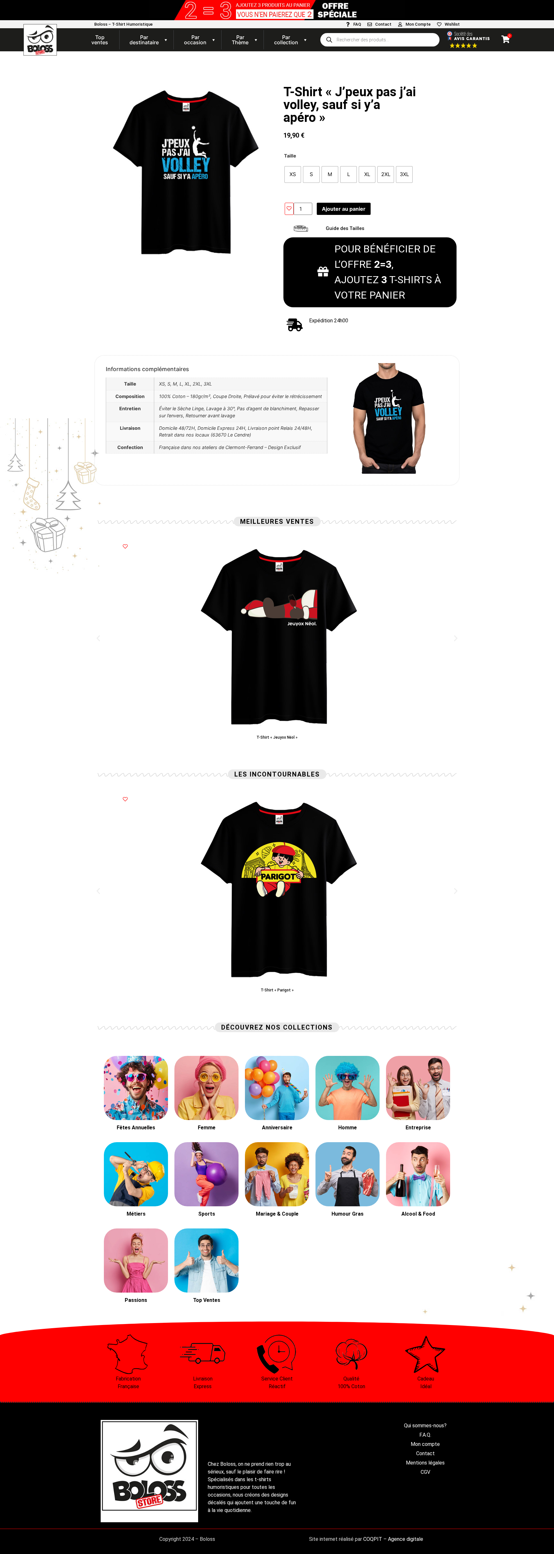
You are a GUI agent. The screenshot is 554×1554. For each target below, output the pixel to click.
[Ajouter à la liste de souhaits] (289, 209)
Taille (290, 156)
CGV (425, 1472)
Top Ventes (206, 1300)
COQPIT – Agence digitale (393, 1539)
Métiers (136, 1214)
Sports (206, 1214)
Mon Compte (418, 24)
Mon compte (425, 1444)
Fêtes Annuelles (136, 1128)
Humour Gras (348, 1214)
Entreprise (418, 1128)
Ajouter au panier (343, 209)
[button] (98, 638)
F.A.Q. (425, 1435)
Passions (136, 1300)
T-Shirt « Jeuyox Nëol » (277, 737)
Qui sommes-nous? (425, 1425)
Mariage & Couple (277, 1214)
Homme (347, 1128)
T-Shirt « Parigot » (277, 990)
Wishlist (452, 24)
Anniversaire (277, 1128)
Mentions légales (425, 1463)
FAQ (357, 24)
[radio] (293, 174)
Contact (383, 24)
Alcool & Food (418, 1214)
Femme (206, 1128)
